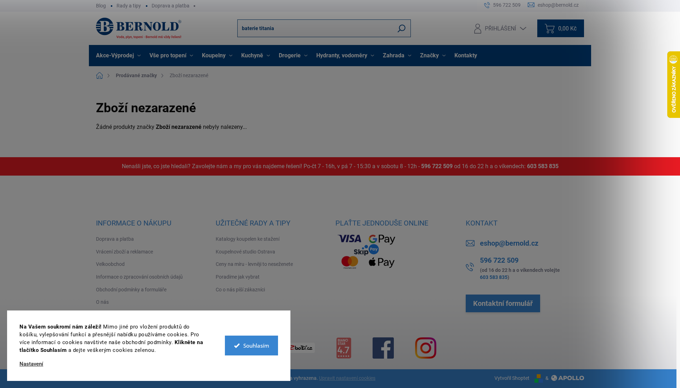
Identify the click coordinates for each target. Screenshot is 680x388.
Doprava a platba (170, 5)
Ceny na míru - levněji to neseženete (254, 264)
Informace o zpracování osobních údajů (139, 277)
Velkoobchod (110, 264)
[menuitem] (119, 55)
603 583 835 (543, 166)
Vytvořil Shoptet (511, 378)
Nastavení (31, 364)
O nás (102, 302)
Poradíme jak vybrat (238, 277)
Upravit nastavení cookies (347, 378)
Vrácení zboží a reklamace (124, 252)
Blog (101, 5)
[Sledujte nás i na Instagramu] (425, 348)
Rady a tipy (129, 5)
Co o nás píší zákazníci (240, 289)
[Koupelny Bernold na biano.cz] (343, 348)
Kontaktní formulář (503, 303)
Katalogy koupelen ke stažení (247, 239)
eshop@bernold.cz (509, 243)
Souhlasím (256, 345)
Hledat (402, 28)
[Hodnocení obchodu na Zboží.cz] (301, 348)
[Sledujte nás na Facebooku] (383, 348)
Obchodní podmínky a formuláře (131, 289)
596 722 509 (437, 166)
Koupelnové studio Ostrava (245, 252)
